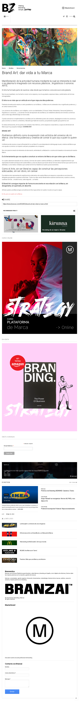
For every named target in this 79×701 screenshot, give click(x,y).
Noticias (43, 489)
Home (4, 68)
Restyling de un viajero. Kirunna (53, 230)
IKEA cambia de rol (12, 498)
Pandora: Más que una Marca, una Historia (32, 559)
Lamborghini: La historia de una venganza (32, 524)
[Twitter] (64, 16)
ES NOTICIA (6, 482)
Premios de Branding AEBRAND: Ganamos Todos (57, 491)
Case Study (44, 496)
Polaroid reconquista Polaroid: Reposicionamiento (58, 509)
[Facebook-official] (67, 16)
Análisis (11, 68)
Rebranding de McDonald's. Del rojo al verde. (33, 542)
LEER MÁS (20, 509)
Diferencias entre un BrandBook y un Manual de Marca (36, 533)
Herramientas (21, 68)
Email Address (9, 446)
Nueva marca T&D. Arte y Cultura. (17, 230)
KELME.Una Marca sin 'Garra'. (28, 550)
